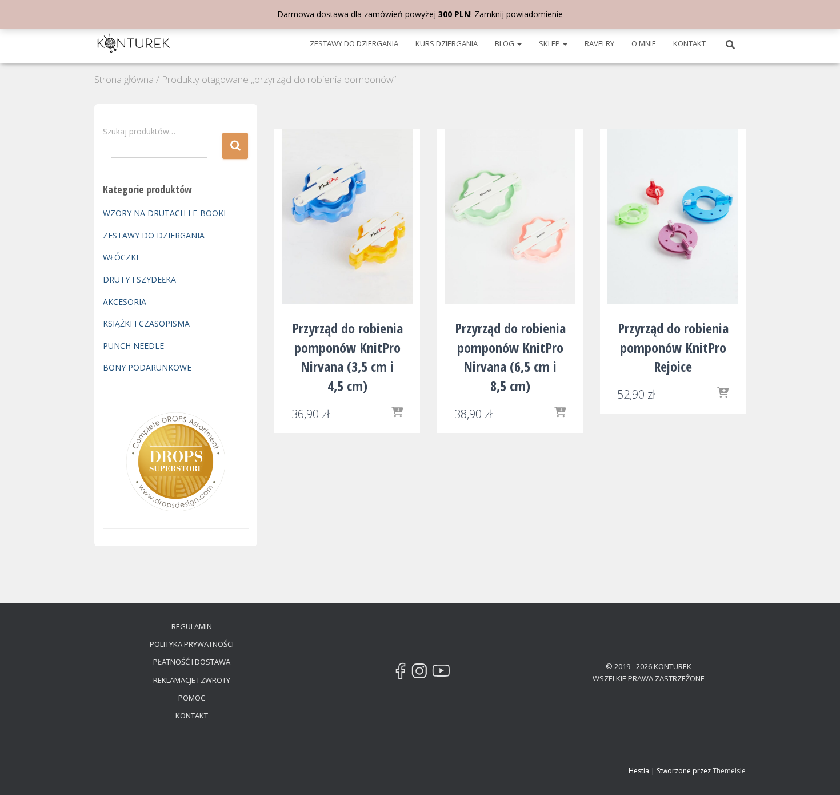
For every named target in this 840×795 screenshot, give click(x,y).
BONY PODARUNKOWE (147, 367)
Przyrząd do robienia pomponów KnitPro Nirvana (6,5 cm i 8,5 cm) (510, 357)
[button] (519, 43)
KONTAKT (689, 43)
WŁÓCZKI (120, 257)
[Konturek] (134, 43)
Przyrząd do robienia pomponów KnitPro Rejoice (673, 347)
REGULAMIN (191, 626)
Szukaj (235, 146)
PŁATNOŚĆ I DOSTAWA (191, 662)
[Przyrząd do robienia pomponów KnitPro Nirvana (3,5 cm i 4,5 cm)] (347, 217)
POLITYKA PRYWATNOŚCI (192, 644)
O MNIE (643, 43)
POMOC (191, 698)
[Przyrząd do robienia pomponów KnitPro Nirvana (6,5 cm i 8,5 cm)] (510, 217)
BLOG (505, 43)
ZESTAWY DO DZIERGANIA (354, 43)
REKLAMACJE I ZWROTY (191, 680)
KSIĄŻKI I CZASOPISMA (146, 323)
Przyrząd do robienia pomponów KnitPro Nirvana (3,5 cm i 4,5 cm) (347, 357)
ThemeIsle (729, 771)
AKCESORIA (124, 301)
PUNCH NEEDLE (133, 345)
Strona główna (124, 79)
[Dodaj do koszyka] (397, 413)
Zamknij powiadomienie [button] (518, 14)
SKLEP (550, 43)
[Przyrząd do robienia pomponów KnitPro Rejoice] (673, 217)
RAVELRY (599, 43)
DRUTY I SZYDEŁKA (139, 279)
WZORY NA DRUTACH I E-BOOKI (164, 213)
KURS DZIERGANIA (446, 43)
